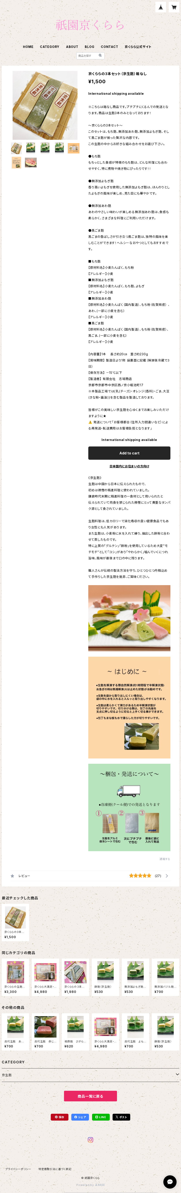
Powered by (85, 1185)
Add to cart (129, 453)
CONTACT (109, 47)
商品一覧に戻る (90, 1096)
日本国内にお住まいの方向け (129, 466)
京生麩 (6, 1075)
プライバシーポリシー (18, 1169)
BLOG (89, 47)
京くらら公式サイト (138, 47)
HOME (28, 47)
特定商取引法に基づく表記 (55, 1169)
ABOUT (72, 47)
